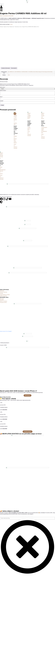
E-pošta (1, 100)
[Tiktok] (7, 199)
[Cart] (1, 4)
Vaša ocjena (2, 87)
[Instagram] (4, 199)
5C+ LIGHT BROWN (16, 71)
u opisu (11, 24)
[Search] (26, 2)
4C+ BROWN (10, 71)
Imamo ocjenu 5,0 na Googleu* (6, 331)
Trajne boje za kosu (18, 26)
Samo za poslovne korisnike (6, 15)
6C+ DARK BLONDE (23, 71)
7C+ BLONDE (30, 71)
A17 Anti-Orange (44, 71)
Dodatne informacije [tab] (6, 68)
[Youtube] (10, 199)
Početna (1, 26)
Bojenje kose (12, 26)
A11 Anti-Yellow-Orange (37, 71)
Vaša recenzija (3, 90)
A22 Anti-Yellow (49, 71)
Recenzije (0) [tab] (13, 68)
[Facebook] (1, 199)
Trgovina (5, 26)
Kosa (8, 26)
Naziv (1, 96)
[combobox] (27, 518)
